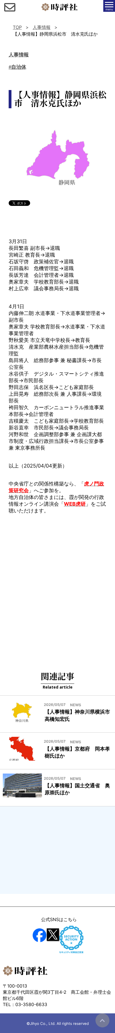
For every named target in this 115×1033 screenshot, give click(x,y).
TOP (17, 27)
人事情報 (42, 27)
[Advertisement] (57, 585)
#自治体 (17, 67)
